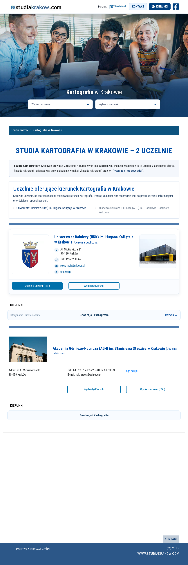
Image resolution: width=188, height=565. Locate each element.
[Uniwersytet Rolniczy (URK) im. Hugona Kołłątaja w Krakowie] (30, 254)
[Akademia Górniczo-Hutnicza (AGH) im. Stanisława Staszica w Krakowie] (28, 349)
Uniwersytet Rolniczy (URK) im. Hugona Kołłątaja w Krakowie (51, 208)
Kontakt (138, 6)
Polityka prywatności (33, 549)
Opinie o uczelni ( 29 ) (152, 389)
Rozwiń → (171, 315)
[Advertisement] (94, 61)
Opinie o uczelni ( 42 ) (37, 286)
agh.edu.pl (132, 371)
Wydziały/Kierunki (94, 286)
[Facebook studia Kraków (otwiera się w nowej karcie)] (175, 6)
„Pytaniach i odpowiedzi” (127, 170)
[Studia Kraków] (36, 6)
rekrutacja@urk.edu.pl (72, 265)
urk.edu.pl (65, 272)
